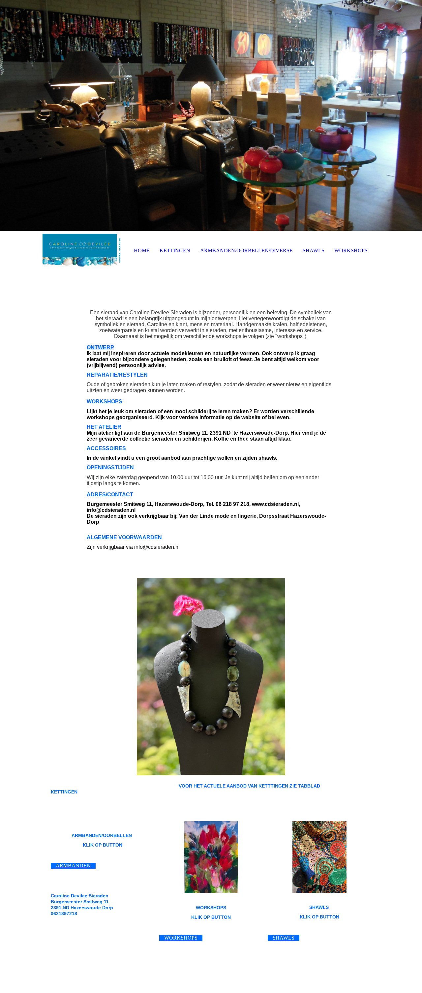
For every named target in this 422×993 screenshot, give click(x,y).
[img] (211, 115)
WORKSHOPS (351, 250)
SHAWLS (313, 250)
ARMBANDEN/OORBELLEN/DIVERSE (246, 250)
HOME (142, 250)
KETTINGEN (175, 250)
